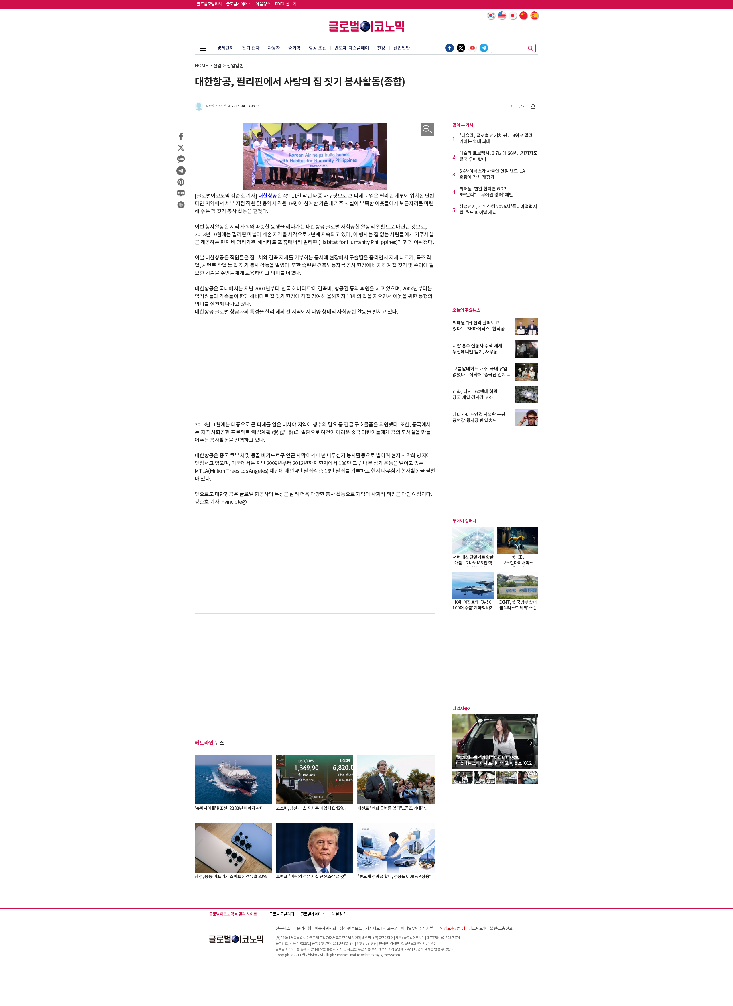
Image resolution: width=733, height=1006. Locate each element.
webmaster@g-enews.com (380, 955)
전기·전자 (251, 48)
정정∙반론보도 (351, 928)
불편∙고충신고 (501, 928)
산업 (217, 65)
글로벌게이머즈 (238, 4)
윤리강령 (304, 928)
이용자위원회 (325, 928)
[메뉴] (202, 48)
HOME (201, 65)
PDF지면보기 (286, 4)
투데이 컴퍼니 (464, 520)
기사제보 (372, 928)
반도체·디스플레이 (351, 48)
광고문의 (390, 928)
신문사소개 (284, 928)
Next (531, 743)
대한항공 (267, 196)
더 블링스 (263, 4)
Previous (459, 743)
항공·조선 (318, 48)
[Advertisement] (315, 364)
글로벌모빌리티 (209, 4)
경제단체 (225, 48)
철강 (381, 48)
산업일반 (401, 48)
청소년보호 (478, 928)
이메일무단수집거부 (417, 928)
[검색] (530, 48)
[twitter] (461, 48)
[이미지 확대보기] (427, 129)
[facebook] (449, 48)
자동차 (274, 48)
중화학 (294, 48)
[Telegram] (484, 48)
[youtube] (472, 48)
